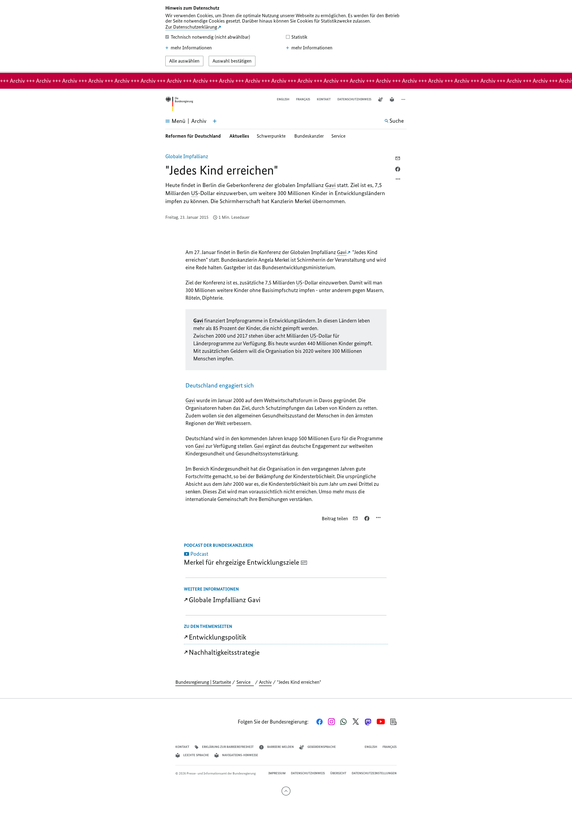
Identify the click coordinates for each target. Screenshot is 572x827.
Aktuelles (239, 136)
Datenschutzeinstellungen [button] (374, 773)
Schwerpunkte (272, 136)
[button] (403, 99)
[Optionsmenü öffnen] (398, 180)
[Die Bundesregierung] (179, 104)
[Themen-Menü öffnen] (214, 121)
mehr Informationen (191, 48)
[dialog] (286, 36)
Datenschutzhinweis (354, 99)
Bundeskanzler (309, 136)
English (283, 99)
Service (340, 136)
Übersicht (338, 773)
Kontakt (324, 99)
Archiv (265, 682)
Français (303, 99)
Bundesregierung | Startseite (203, 682)
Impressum (277, 773)
